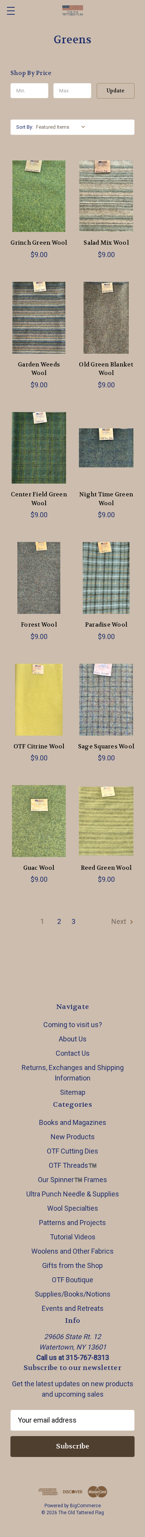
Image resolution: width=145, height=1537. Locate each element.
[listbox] (62, 127)
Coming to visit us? (72, 1025)
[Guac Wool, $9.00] (39, 821)
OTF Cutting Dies (72, 1151)
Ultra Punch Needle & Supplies (72, 1194)
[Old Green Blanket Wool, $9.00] (106, 318)
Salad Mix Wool (106, 243)
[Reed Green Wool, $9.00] (106, 821)
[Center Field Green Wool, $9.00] (39, 448)
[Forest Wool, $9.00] (39, 578)
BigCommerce (85, 1505)
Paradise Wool (106, 625)
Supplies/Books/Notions (73, 1294)
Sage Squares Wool (106, 746)
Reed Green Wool (106, 868)
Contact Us (73, 1053)
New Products (73, 1137)
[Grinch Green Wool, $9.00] (39, 196)
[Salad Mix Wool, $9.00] (106, 196)
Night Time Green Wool (106, 499)
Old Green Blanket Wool (106, 369)
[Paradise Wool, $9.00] (106, 578)
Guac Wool (38, 868)
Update (116, 90)
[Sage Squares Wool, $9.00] (106, 700)
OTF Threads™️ (73, 1165)
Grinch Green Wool (38, 243)
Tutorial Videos (73, 1237)
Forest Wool (39, 625)
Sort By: (24, 127)
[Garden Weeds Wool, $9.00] (39, 318)
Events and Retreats (73, 1308)
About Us (73, 1039)
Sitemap (72, 1092)
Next (119, 921)
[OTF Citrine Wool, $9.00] (39, 700)
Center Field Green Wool (39, 499)
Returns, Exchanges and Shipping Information (73, 1072)
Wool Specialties (72, 1208)
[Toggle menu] (10, 10)
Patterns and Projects (72, 1222)
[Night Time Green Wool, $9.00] (106, 448)
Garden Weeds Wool (39, 369)
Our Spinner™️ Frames (72, 1180)
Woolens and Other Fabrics (72, 1251)
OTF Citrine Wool (39, 746)
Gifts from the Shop (72, 1265)
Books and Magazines (72, 1122)
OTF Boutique (72, 1280)
